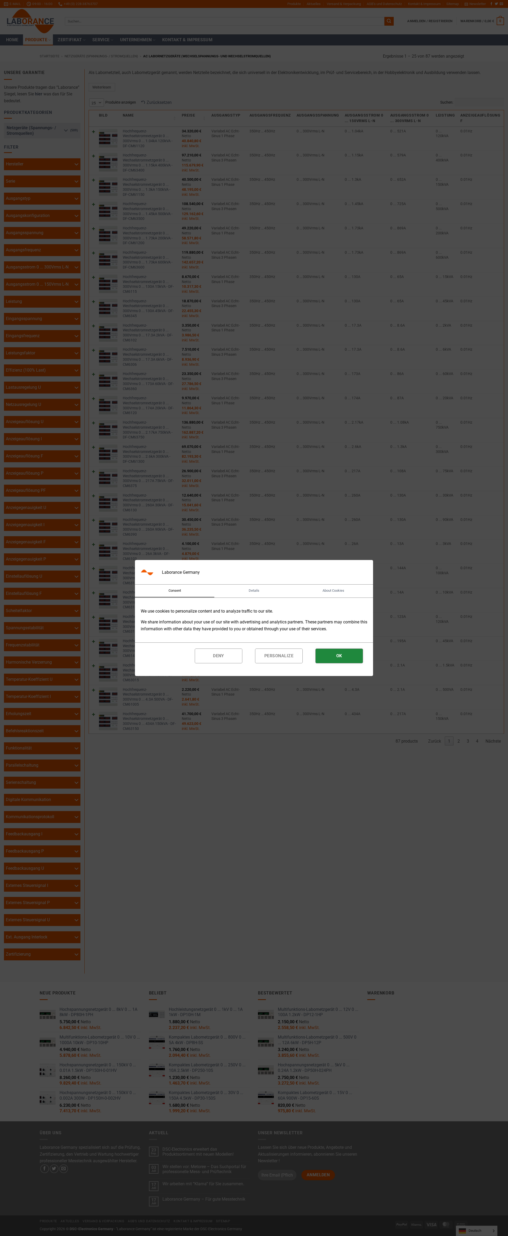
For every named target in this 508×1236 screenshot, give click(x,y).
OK (339, 655)
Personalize (278, 655)
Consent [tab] (175, 590)
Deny (218, 655)
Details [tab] (254, 590)
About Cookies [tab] (333, 590)
